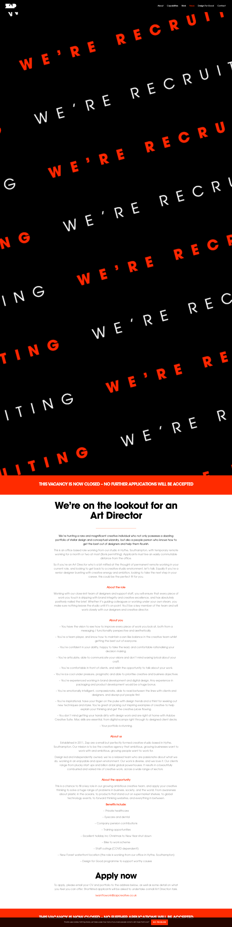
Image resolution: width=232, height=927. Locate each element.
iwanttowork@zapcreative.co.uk (115, 895)
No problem (159, 922)
